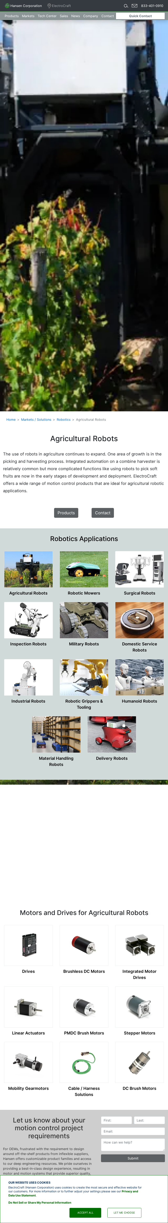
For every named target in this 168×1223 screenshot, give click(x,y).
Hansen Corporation (23, 6)
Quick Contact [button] (140, 16)
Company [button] (90, 16)
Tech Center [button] (47, 16)
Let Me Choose (124, 1212)
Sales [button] (64, 16)
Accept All (85, 1212)
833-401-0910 (152, 6)
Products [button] (12, 16)
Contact (107, 16)
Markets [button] (28, 16)
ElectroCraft (61, 6)
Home (11, 419)
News (75, 16)
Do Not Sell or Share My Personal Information (39, 1202)
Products (66, 512)
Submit (133, 1158)
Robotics (63, 419)
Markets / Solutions (36, 419)
